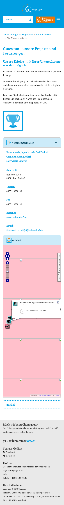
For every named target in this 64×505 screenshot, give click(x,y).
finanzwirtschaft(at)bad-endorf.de (24, 230)
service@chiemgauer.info (38, 492)
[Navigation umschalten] (58, 18)
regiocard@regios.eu (13, 470)
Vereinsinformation (22, 142)
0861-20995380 (14, 492)
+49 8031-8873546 (19, 477)
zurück (11, 404)
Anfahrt (16, 240)
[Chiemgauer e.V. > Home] (32, 9)
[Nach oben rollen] (57, 498)
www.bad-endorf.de (16, 217)
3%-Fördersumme (14, 441)
